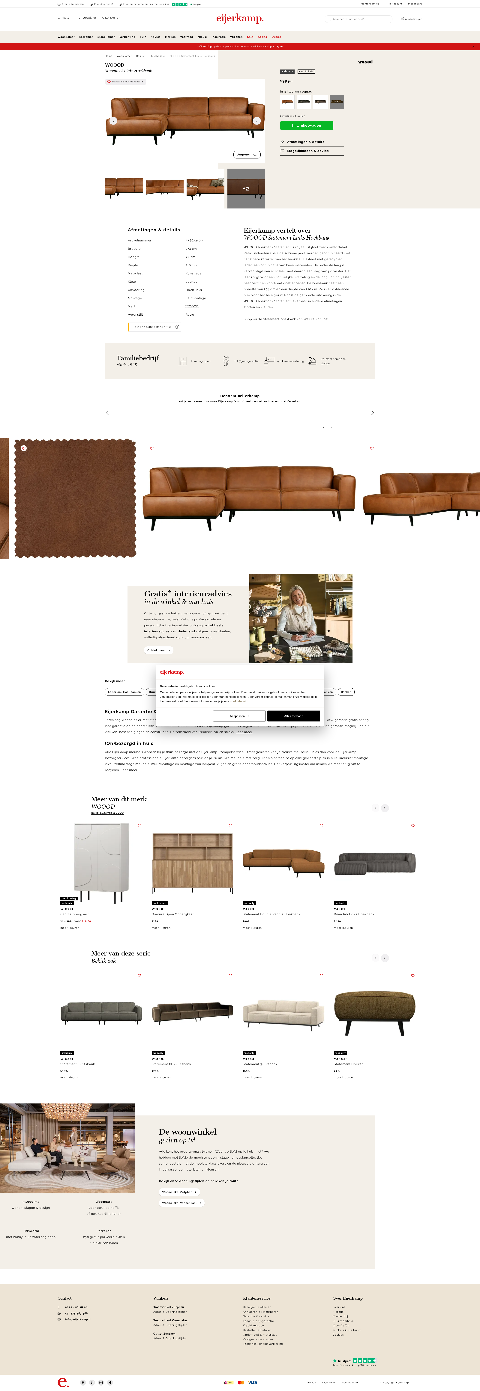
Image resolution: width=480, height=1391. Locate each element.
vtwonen (236, 36)
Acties (262, 36)
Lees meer (244, 732)
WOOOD (192, 306)
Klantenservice (370, 3)
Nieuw (202, 36)
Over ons (339, 1307)
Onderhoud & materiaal (260, 1334)
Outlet (276, 36)
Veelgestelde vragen (258, 1339)
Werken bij (340, 1316)
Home (108, 56)
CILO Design (111, 17)
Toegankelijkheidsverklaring (263, 1343)
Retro (190, 314)
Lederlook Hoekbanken (124, 691)
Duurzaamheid (343, 1320)
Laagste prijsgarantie (258, 1320)
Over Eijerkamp (347, 1298)
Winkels (63, 17)
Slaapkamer (106, 36)
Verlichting (127, 36)
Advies (156, 36)
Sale (250, 36)
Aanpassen (237, 716)
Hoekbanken (158, 56)
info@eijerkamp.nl (78, 1319)
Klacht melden (253, 1325)
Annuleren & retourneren (260, 1311)
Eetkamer (86, 36)
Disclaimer (329, 1382)
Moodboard (415, 3)
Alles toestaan (293, 716)
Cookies (338, 1334)
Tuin (143, 36)
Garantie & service (256, 1316)
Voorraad (186, 36)
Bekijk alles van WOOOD (107, 812)
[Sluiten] (473, 47)
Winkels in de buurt (347, 1330)
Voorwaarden (350, 1382)
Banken (141, 56)
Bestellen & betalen (257, 1330)
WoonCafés (341, 1325)
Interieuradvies (86, 17)
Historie (338, 1311)
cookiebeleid (239, 701)
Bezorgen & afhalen (257, 1307)
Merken (170, 36)
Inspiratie (219, 36)
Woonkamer (66, 36)
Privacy (311, 1382)
